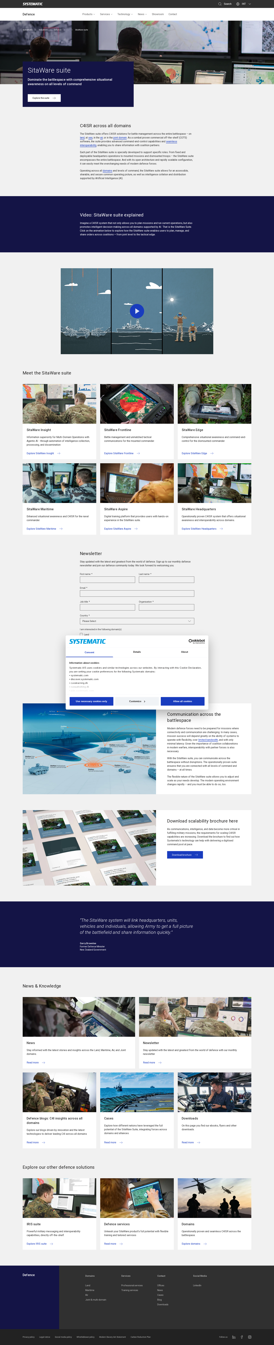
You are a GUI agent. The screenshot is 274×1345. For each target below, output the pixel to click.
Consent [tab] (89, 652)
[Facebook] (241, 1337)
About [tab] (184, 652)
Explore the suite (41, 98)
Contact (173, 14)
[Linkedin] (233, 1337)
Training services (129, 1290)
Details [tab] (137, 652)
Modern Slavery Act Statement (112, 1337)
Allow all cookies (182, 701)
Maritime (89, 1290)
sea (90, 137)
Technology (123, 14)
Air (86, 1295)
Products (87, 14)
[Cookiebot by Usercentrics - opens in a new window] (191, 641)
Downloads (162, 1304)
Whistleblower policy (86, 1337)
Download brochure (182, 855)
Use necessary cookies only (91, 701)
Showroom (158, 14)
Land (87, 1285)
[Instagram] (249, 1337)
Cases (160, 1295)
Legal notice (44, 1337)
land (82, 137)
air (101, 137)
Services (105, 14)
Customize (135, 701)
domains (107, 170)
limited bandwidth (208, 739)
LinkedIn (197, 1285)
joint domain (120, 137)
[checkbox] (137, 634)
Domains (90, 1276)
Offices (160, 1285)
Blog (159, 1299)
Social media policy (63, 1337)
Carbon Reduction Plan (141, 1337)
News (141, 14)
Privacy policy (29, 1337)
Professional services (132, 1285)
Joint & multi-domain (95, 1299)
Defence (29, 14)
